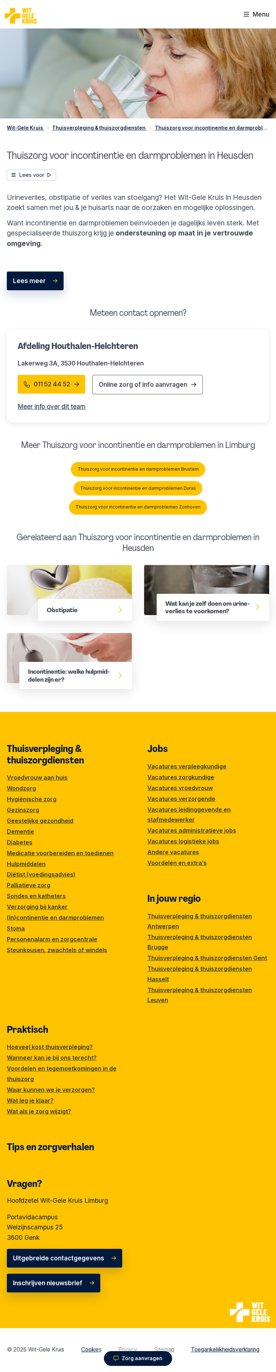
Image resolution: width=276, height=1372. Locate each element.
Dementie (20, 831)
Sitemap (164, 1349)
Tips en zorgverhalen (50, 1147)
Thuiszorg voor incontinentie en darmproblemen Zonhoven (138, 507)
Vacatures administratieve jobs (191, 830)
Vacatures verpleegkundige (186, 766)
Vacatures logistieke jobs (183, 841)
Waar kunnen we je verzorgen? (51, 1089)
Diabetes (19, 842)
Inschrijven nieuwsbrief (47, 1283)
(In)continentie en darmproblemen (55, 917)
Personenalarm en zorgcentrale (52, 939)
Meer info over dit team (52, 406)
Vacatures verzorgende (181, 798)
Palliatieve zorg (28, 885)
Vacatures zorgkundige (180, 777)
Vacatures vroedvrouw (180, 788)
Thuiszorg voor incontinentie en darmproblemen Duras (138, 488)
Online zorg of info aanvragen (143, 384)
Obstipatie (22, 570)
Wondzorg (21, 788)
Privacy (127, 1349)
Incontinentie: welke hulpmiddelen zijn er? (64, 643)
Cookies (91, 1349)
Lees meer (29, 280)
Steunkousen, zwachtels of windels (57, 950)
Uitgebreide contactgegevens (58, 1258)
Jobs (157, 749)
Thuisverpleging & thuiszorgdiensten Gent (207, 957)
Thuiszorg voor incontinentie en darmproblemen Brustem (138, 469)
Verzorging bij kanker (37, 906)
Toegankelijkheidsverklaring (225, 1349)
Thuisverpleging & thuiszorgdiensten (45, 754)
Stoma (16, 928)
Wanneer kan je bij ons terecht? (52, 1057)
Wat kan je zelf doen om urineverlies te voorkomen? (202, 575)
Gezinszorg (23, 809)
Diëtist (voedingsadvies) (41, 874)
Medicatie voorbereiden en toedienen (60, 853)
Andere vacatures (173, 852)
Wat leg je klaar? (30, 1100)
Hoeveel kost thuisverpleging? (50, 1046)
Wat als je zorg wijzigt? (39, 1111)
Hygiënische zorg (31, 799)
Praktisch (27, 1029)
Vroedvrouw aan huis (37, 777)
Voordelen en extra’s (177, 862)
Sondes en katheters (36, 896)
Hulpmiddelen (26, 863)
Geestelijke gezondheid (40, 820)
